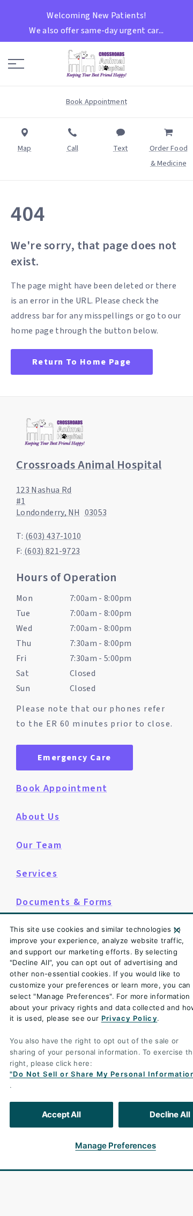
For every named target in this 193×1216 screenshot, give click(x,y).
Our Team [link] (39, 845)
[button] (16, 64)
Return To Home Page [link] (81, 362)
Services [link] (36, 874)
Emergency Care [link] (75, 757)
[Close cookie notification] (177, 930)
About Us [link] (38, 817)
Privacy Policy (129, 1018)
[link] (96, 64)
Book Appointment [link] (61, 789)
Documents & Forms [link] (64, 902)
